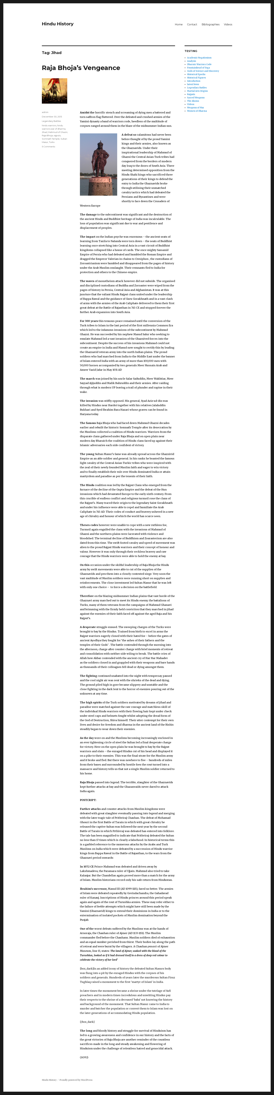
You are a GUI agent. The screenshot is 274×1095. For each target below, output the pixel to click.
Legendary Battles (51, 121)
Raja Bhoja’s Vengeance (81, 68)
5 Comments (48, 146)
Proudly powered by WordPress (75, 1080)
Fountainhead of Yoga (198, 67)
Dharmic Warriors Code (199, 64)
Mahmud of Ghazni (57, 132)
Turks (51, 142)
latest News (193, 84)
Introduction (193, 81)
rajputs (57, 135)
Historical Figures (196, 77)
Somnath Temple (51, 139)
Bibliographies (210, 24)
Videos (228, 24)
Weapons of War (195, 107)
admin (45, 112)
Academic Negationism (199, 57)
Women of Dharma (197, 111)
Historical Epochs (196, 74)
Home (179, 24)
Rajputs (191, 94)
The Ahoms (193, 101)
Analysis (191, 61)
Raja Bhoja (47, 135)
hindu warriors (49, 125)
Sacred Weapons (196, 97)
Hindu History (58, 23)
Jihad (44, 132)
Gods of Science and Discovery (203, 71)
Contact (192, 24)
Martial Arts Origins (197, 91)
